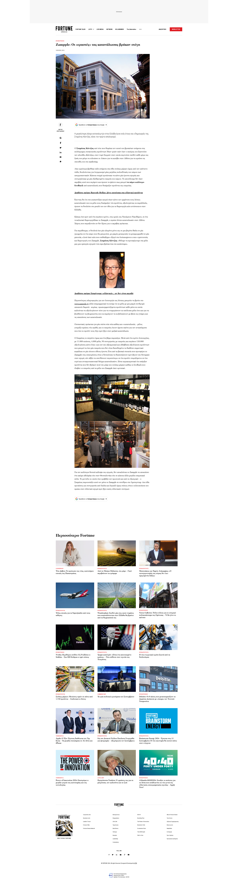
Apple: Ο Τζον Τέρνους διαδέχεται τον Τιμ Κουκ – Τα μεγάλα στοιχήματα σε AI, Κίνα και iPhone (74, 740)
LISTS (90, 29)
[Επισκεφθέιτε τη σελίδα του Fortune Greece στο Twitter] (112, 855)
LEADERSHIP (59, 568)
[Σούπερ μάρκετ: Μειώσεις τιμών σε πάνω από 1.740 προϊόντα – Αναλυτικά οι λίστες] (75, 679)
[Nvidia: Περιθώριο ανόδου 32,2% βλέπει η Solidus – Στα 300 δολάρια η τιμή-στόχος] (75, 637)
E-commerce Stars (141, 828)
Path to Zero (140, 835)
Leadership (115, 838)
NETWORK (109, 29)
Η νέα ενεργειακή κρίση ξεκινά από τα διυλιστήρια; (154, 656)
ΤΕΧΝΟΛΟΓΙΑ (59, 736)
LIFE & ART (101, 777)
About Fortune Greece (172, 814)
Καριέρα (115, 835)
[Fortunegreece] (64, 32)
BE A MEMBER (119, 29)
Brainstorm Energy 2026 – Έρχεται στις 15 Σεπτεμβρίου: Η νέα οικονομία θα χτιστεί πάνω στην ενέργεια (158, 740)
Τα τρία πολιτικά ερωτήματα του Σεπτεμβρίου (116, 696)
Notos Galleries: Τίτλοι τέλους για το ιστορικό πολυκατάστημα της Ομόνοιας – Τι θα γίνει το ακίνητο (157, 615)
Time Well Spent (141, 832)
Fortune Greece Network (89, 828)
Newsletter (169, 828)
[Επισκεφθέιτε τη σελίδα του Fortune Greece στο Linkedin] (116, 855)
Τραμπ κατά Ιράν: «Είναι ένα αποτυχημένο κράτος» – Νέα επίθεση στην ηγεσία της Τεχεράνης (114, 657)
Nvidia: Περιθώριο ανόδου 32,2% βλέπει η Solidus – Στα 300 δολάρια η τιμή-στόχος (73, 656)
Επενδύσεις (115, 828)
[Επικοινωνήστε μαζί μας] (128, 855)
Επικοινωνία (170, 825)
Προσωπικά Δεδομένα (172, 838)
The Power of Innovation (143, 821)
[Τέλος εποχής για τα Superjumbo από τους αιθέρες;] (75, 595)
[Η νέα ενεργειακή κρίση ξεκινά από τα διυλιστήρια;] (158, 637)
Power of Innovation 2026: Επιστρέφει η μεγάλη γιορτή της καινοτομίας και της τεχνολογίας (72, 782)
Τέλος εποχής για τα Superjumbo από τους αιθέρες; (73, 614)
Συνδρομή (169, 832)
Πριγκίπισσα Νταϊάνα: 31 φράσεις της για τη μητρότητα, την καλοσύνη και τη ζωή (115, 781)
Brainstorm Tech (141, 825)
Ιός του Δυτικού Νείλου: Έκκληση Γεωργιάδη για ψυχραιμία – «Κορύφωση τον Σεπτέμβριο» (116, 739)
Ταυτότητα (169, 818)
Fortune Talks (86, 825)
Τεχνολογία (115, 825)
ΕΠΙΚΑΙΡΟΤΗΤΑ (102, 568)
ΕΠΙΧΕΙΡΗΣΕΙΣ (60, 41)
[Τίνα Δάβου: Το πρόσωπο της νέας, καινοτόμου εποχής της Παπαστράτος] (75, 553)
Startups (115, 832)
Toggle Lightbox (149, 376)
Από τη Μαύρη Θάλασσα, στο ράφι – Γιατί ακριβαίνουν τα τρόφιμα (115, 572)
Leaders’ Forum (87, 821)
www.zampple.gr (81, 304)
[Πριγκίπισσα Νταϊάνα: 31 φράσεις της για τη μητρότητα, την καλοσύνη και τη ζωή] (117, 762)
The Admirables (131, 29)
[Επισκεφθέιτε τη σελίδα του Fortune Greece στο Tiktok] (124, 855)
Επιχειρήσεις (116, 818)
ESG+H (139, 814)
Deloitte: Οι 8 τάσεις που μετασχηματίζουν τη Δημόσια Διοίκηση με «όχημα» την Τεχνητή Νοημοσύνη (157, 699)
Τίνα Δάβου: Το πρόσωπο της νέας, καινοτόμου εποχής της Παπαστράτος (75, 572)
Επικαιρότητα (116, 814)
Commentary (116, 842)
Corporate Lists (87, 814)
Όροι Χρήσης (170, 835)
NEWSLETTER (176, 29)
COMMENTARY (102, 694)
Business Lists (86, 818)
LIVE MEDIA (100, 29)
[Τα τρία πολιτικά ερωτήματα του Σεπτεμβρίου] (117, 679)
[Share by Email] (60, 157)
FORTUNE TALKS (80, 29)
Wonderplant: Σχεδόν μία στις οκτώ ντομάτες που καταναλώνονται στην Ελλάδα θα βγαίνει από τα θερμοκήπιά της (116, 615)
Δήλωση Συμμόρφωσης (173, 821)
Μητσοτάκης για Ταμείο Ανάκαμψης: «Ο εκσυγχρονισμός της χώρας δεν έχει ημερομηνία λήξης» (155, 573)
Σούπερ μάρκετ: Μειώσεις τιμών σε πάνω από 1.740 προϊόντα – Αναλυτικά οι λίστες (74, 697)
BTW (136, 863)
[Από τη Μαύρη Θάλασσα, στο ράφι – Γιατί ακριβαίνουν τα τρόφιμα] (117, 553)
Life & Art (115, 821)
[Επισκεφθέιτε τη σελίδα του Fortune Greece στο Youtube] (120, 855)
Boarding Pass (140, 818)
